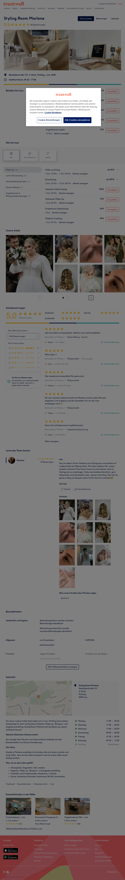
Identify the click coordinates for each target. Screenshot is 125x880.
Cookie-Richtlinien (53, 113)
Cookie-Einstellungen (49, 120)
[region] (63, 107)
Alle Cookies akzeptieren (77, 120)
